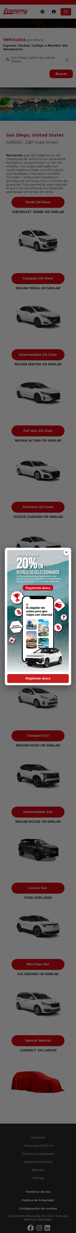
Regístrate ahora (38, 678)
